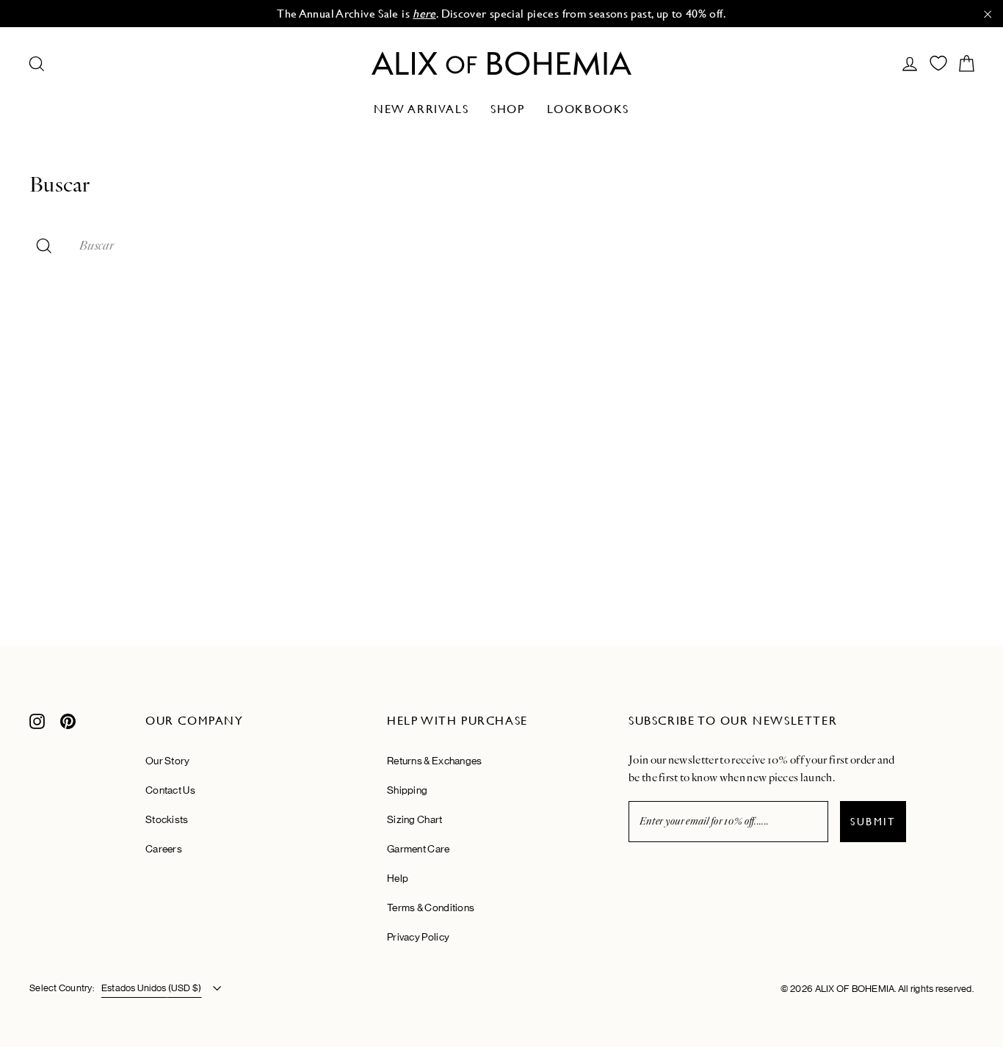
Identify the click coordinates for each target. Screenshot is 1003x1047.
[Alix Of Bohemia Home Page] (501, 63)
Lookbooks (588, 109)
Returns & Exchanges (434, 761)
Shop (507, 109)
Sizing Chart (415, 819)
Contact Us (170, 790)
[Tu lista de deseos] (938, 63)
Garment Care (418, 849)
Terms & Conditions (430, 907)
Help (397, 878)
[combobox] (526, 246)
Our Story (167, 761)
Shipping (407, 790)
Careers (163, 849)
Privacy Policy (418, 937)
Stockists (167, 819)
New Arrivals (421, 109)
